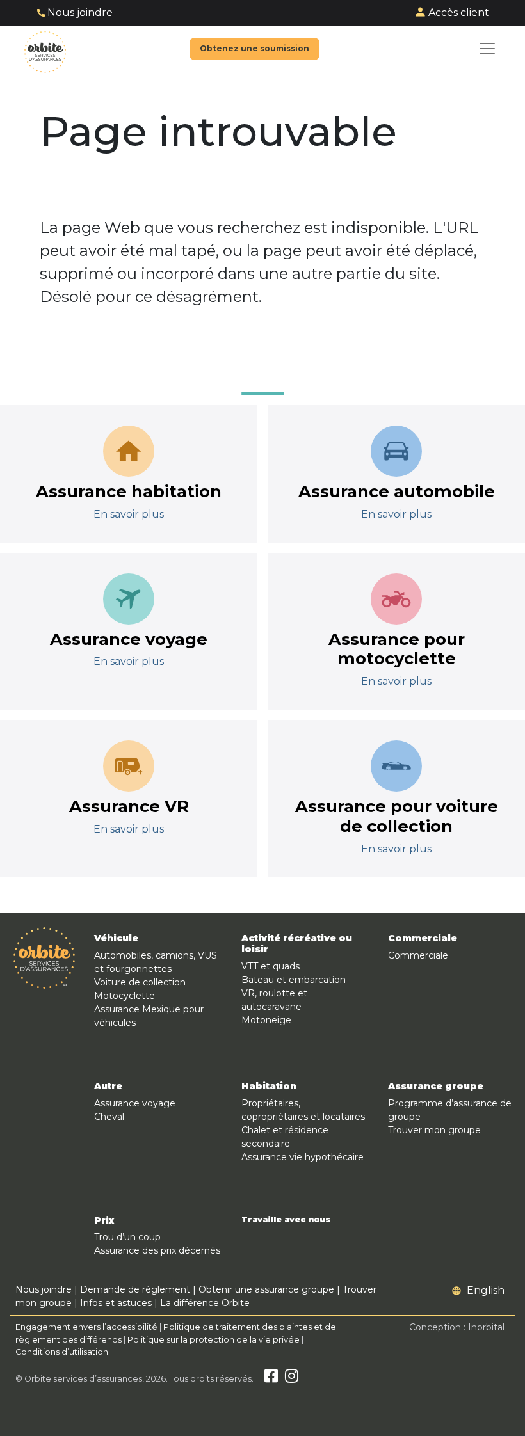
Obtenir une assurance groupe (266, 1289)
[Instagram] (291, 1379)
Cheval (109, 1116)
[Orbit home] (45, 49)
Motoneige (266, 1020)
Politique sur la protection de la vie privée (213, 1339)
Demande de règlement (135, 1289)
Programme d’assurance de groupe (450, 1109)
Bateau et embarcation (293, 979)
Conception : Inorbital (457, 1327)
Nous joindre (80, 12)
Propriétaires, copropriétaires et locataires (303, 1109)
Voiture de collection (140, 982)
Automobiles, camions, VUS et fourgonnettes (155, 962)
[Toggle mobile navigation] (487, 48)
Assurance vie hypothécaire (302, 1157)
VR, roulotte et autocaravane (274, 999)
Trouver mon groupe (434, 1130)
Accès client (458, 12)
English (486, 1290)
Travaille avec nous (285, 1219)
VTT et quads (270, 966)
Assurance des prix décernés (157, 1250)
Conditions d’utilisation (61, 1352)
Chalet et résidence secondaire (284, 1136)
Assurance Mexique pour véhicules (149, 1015)
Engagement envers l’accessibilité (86, 1327)
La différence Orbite (205, 1303)
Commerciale (418, 955)
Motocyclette (124, 995)
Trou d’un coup (127, 1237)
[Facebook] (271, 1379)
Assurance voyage (134, 1103)
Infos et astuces (116, 1303)
